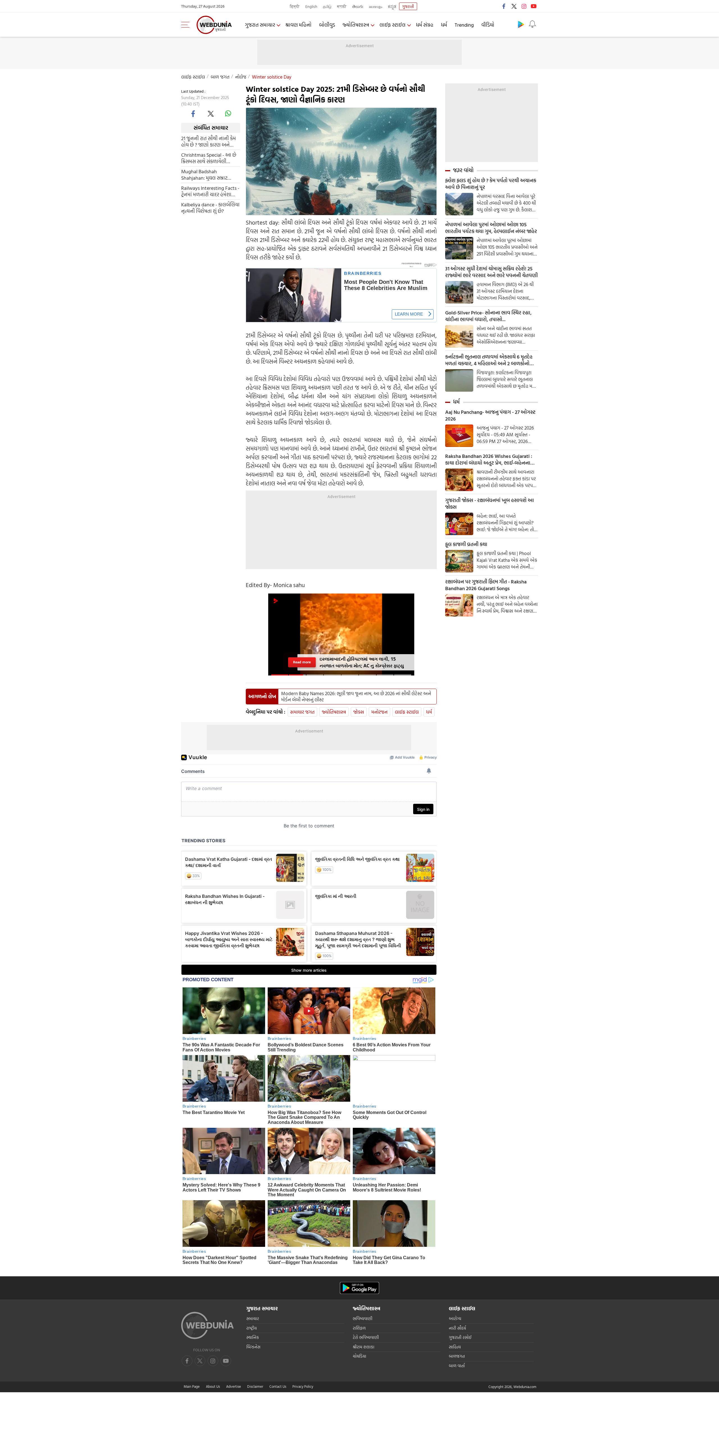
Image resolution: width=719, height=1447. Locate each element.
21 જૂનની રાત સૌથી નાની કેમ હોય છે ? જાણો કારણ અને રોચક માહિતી (208, 141)
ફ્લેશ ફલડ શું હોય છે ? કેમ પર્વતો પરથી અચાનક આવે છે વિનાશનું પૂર (490, 184)
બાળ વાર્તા (457, 1365)
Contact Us (277, 1386)
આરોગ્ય (455, 1318)
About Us (213, 1386)
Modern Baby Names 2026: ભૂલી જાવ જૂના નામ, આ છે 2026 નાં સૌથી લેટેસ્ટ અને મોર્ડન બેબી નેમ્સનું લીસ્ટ (356, 696)
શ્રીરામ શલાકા (363, 1347)
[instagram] (524, 6)
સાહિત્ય (455, 1347)
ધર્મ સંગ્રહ (424, 25)
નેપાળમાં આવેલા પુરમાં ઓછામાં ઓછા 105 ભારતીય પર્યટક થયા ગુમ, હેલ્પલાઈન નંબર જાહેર (491, 228)
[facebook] (504, 6)
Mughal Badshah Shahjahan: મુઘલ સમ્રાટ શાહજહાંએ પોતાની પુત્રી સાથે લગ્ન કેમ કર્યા (208, 174)
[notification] (532, 24)
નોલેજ (240, 76)
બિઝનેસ (253, 1347)
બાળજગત (457, 1356)
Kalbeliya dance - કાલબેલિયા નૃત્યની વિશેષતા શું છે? (210, 207)
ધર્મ (444, 25)
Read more (302, 662)
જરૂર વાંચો (463, 170)
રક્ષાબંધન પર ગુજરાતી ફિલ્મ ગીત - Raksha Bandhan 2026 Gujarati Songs (486, 585)
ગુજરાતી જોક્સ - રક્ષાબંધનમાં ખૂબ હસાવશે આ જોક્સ (489, 503)
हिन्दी (295, 6)
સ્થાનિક (252, 1337)
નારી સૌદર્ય (457, 1328)
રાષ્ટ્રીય (251, 1328)
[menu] (186, 24)
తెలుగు (357, 6)
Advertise (233, 1386)
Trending (464, 25)
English (311, 6)
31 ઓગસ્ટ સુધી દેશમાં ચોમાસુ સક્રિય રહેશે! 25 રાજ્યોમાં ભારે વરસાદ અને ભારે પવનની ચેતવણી (491, 272)
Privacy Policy (302, 1386)
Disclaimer (255, 1386)
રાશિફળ (359, 1328)
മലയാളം (375, 6)
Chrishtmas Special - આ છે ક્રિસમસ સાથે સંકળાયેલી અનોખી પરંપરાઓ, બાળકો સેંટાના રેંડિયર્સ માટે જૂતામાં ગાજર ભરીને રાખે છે (208, 157)
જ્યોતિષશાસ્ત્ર (356, 25)
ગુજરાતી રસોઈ (460, 1337)
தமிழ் (327, 6)
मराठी (342, 6)
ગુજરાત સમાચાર (260, 25)
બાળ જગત (220, 76)
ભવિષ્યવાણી (362, 1318)
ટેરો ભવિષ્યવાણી (366, 1337)
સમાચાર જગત (302, 711)
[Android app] (359, 1288)
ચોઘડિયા (359, 1356)
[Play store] (521, 24)
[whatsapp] (228, 113)
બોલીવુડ (327, 25)
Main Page (192, 1386)
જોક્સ (358, 711)
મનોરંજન (379, 711)
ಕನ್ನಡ (392, 6)
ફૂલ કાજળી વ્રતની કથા (466, 544)
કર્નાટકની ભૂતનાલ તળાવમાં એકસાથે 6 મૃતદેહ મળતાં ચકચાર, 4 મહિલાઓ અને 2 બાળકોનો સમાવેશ (489, 360)
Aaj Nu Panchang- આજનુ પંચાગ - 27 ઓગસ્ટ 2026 (490, 415)
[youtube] (533, 6)
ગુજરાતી (408, 6)
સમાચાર (252, 1318)
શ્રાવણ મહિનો (298, 25)
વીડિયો (487, 25)
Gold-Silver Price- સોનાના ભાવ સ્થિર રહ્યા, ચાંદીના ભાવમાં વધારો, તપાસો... (488, 316)
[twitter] (514, 6)
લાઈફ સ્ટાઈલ (392, 25)
